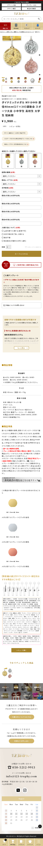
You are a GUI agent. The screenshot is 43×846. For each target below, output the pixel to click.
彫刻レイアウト (10, 180)
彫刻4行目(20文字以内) (11, 219)
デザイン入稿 (11, 5)
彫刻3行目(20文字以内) (11, 211)
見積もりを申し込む (21, 741)
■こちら (30, 461)
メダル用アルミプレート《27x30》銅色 (15, 566)
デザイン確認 (11, 8)
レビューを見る (15, 126)
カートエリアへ (34, 834)
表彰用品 (37, 32)
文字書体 (7, 188)
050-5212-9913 (23, 767)
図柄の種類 (8, 172)
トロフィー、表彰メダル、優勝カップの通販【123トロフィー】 (17, 32)
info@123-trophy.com (21, 776)
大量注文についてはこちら (21, 717)
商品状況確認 (31, 8)
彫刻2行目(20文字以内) (11, 203)
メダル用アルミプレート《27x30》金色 (15, 517)
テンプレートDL (31, 5)
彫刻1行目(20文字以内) (11, 195)
